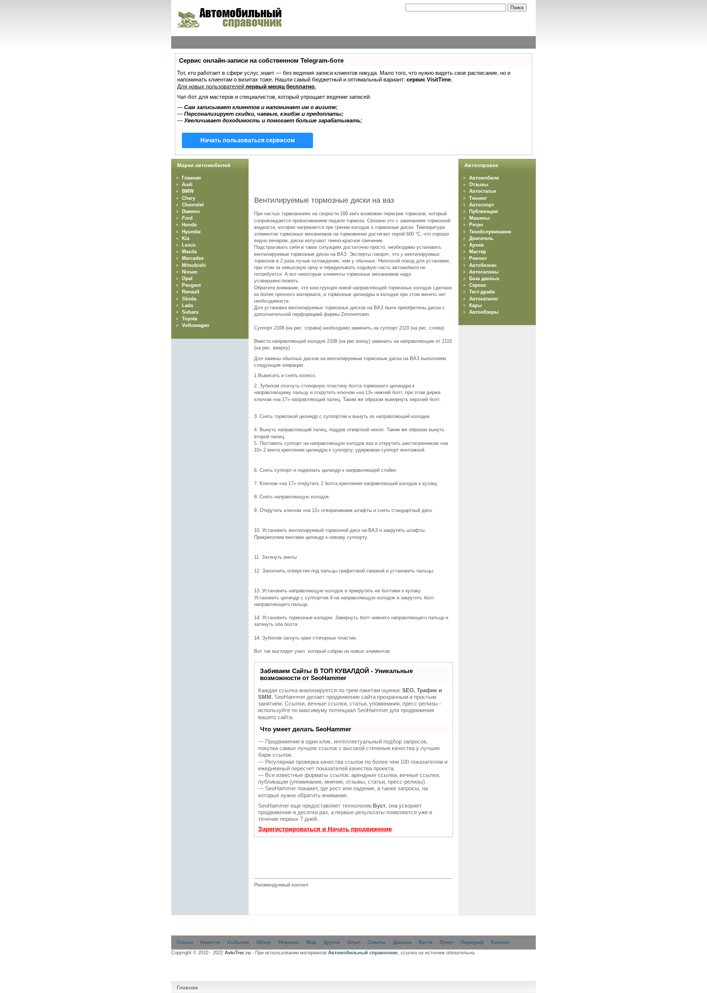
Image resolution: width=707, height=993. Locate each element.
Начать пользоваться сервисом (247, 140)
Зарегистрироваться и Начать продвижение (325, 829)
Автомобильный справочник (363, 952)
